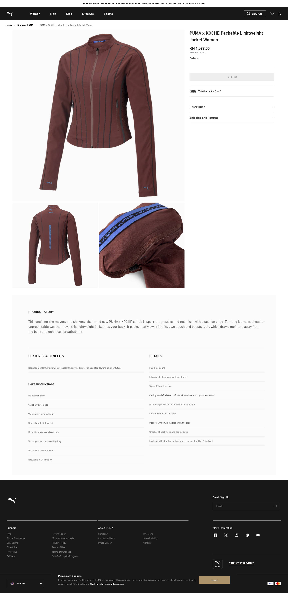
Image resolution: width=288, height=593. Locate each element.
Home (9, 25)
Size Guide (12, 547)
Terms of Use (58, 547)
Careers (147, 542)
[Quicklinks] (279, 13)
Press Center (105, 542)
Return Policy (59, 533)
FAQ (9, 533)
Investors (148, 533)
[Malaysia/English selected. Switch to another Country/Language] (25, 583)
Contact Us (12, 542)
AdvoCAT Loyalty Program (65, 556)
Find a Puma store (16, 538)
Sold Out (232, 76)
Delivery (11, 556)
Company (103, 533)
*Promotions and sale (63, 538)
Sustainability (150, 538)
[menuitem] (35, 13)
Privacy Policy (59, 542)
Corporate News (106, 538)
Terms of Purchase (61, 551)
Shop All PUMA (25, 25)
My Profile (12, 551)
